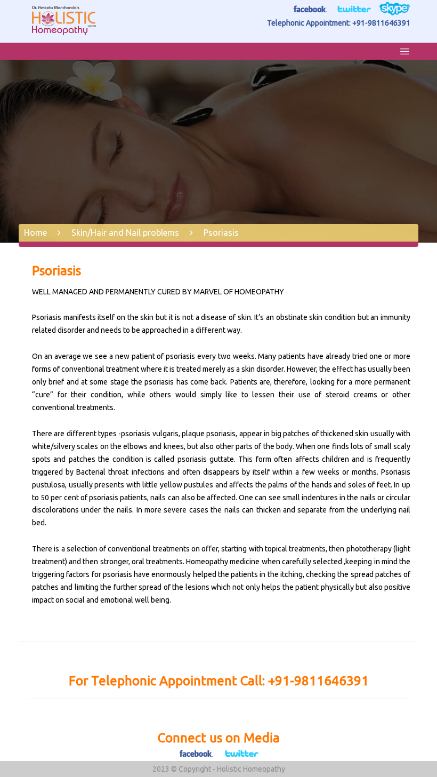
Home (35, 232)
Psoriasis (221, 232)
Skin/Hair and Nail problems (125, 232)
